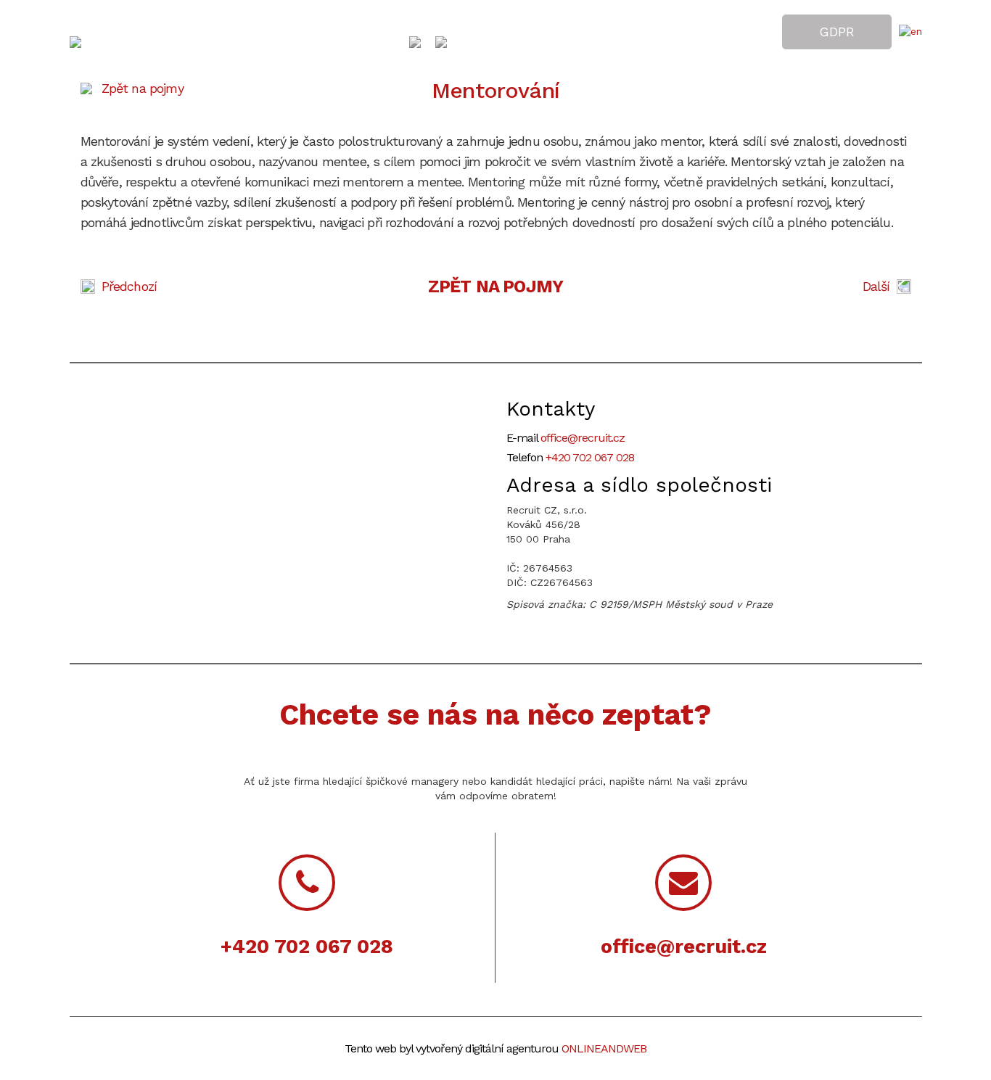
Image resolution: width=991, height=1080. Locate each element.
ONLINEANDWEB (604, 1048)
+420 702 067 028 (590, 457)
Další (876, 286)
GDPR (837, 31)
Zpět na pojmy (143, 88)
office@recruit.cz (582, 438)
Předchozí (129, 286)
